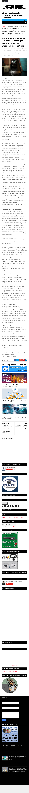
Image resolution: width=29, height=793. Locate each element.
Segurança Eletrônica (7, 31)
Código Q (4, 748)
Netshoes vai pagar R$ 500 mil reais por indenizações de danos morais (18, 758)
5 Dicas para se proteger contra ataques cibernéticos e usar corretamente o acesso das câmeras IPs (14, 417)
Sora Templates (12, 782)
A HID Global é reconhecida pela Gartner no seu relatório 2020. (14, 401)
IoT (3, 28)
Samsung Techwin (6, 30)
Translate (14, 526)
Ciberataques (9, 26)
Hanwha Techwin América (20, 26)
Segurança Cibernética (18, 30)
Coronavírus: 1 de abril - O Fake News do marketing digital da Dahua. (13, 385)
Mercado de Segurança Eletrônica (13, 28)
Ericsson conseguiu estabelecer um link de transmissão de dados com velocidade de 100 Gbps (18, 769)
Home (3, 26)
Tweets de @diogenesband (9, 671)
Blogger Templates (21, 782)
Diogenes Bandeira (10, 356)
